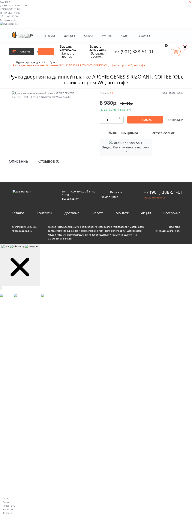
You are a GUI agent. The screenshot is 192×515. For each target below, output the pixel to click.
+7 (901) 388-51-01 (10, 9)
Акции (124, 35)
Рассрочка (144, 35)
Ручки (53, 62)
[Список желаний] (160, 51)
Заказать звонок (68, 55)
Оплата (88, 35)
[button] (176, 35)
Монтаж (107, 35)
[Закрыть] (1, 288)
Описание (18, 161)
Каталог (18, 213)
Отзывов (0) (49, 161)
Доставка (69, 35)
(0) (111, 93)
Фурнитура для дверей (31, 62)
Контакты (49, 35)
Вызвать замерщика (68, 48)
